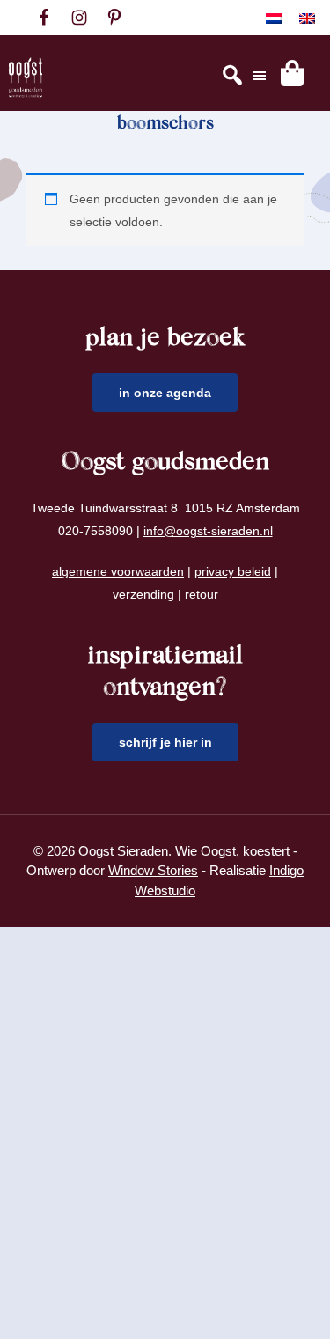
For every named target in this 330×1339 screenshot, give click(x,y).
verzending (143, 594)
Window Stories (153, 870)
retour (201, 594)
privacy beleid (232, 571)
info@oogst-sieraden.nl (208, 531)
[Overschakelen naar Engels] (307, 18)
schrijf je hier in (165, 742)
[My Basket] (292, 73)
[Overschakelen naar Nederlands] (273, 18)
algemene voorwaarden (118, 571)
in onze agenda (165, 393)
